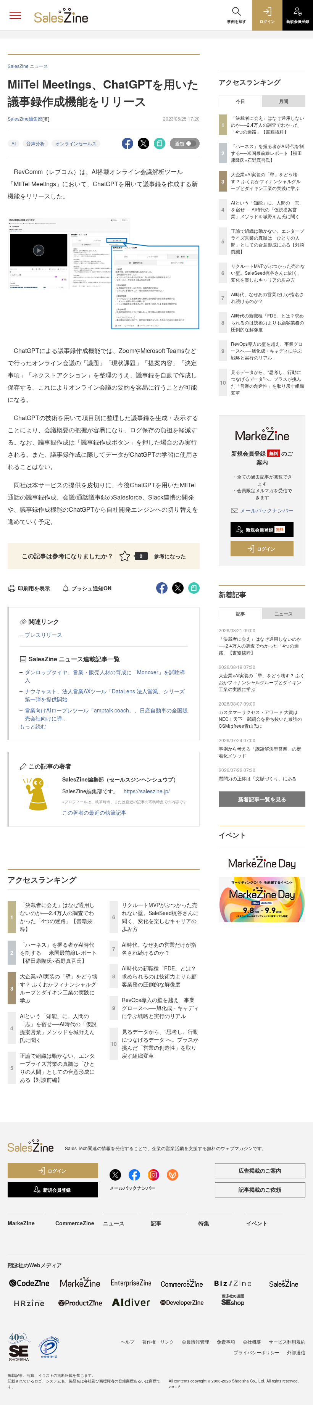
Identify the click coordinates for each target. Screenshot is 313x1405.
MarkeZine (21, 1223)
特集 (203, 1223)
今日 (240, 101)
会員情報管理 (195, 1341)
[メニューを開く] (15, 15)
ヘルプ (127, 1341)
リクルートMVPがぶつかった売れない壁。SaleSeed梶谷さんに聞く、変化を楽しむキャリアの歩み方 (160, 917)
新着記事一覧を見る (262, 799)
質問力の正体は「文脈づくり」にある (258, 778)
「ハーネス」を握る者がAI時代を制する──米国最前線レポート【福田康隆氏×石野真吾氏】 (58, 952)
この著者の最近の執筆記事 (94, 812)
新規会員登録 (265, 529)
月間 (283, 101)
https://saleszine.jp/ (147, 791)
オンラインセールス (76, 143)
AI (13, 143)
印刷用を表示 (34, 588)
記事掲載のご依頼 (260, 1189)
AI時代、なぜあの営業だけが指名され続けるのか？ (159, 948)
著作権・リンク (158, 1341)
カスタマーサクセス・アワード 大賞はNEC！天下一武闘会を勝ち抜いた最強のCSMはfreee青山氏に (260, 719)
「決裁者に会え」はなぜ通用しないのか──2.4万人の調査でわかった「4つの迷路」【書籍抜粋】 (57, 917)
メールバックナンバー (267, 510)
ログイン (266, 548)
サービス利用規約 (287, 1341)
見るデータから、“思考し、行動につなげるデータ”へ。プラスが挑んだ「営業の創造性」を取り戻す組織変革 (160, 1043)
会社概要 (252, 1341)
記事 (240, 613)
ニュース (283, 613)
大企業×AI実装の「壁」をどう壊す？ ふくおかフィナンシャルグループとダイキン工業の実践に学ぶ (58, 988)
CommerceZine (74, 1223)
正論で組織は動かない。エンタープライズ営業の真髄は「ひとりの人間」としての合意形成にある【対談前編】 (57, 1067)
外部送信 (296, 1352)
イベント (257, 1223)
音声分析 (35, 143)
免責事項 (226, 1341)
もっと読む (32, 726)
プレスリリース (43, 634)
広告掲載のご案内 (260, 1170)
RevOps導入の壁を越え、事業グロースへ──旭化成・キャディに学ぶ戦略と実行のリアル (160, 1008)
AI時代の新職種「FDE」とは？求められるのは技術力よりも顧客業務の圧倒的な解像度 (159, 976)
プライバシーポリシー (256, 1352)
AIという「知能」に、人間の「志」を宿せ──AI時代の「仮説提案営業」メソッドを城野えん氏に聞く (58, 1028)
